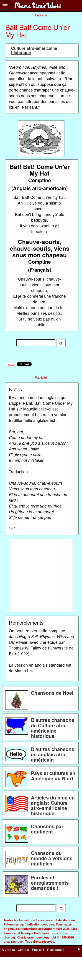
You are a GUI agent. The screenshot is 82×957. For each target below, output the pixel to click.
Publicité (38, 949)
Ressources (55, 949)
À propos (8, 949)
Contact (23, 949)
